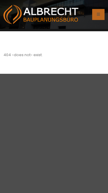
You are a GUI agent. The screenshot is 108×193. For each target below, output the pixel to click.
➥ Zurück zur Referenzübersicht (66, 36)
